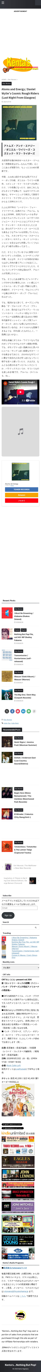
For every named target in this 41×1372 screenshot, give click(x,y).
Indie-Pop (7, 723)
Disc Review (8, 720)
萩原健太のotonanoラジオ (15, 1268)
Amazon (21, 495)
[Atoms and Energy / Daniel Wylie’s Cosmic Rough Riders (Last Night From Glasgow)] (23, 711)
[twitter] (7, 711)
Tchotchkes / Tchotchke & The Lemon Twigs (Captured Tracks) (25, 850)
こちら (23, 1296)
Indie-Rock (15, 723)
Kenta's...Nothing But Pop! (20, 1364)
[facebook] (12, 711)
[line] (29, 711)
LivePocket (20, 1069)
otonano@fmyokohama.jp (16, 1291)
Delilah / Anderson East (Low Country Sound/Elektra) (25, 761)
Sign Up (8, 915)
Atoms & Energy (11, 484)
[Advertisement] (20, 33)
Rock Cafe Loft (14, 1065)
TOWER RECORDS (22, 489)
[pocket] (18, 711)
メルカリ (21, 500)
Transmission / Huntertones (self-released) (22, 658)
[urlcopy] (34, 711)
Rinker (12, 485)
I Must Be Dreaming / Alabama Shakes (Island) (23, 616)
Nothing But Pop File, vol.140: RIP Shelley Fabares (23, 637)
